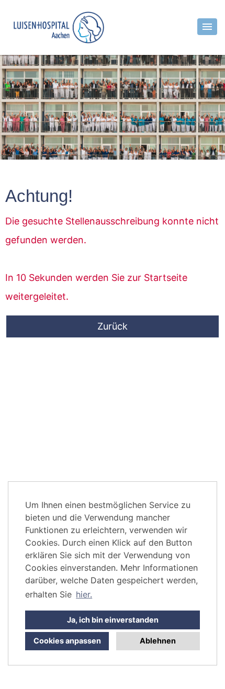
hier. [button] (84, 594)
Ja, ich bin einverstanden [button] (113, 619)
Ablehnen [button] (158, 640)
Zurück (112, 326)
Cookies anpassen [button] (67, 640)
